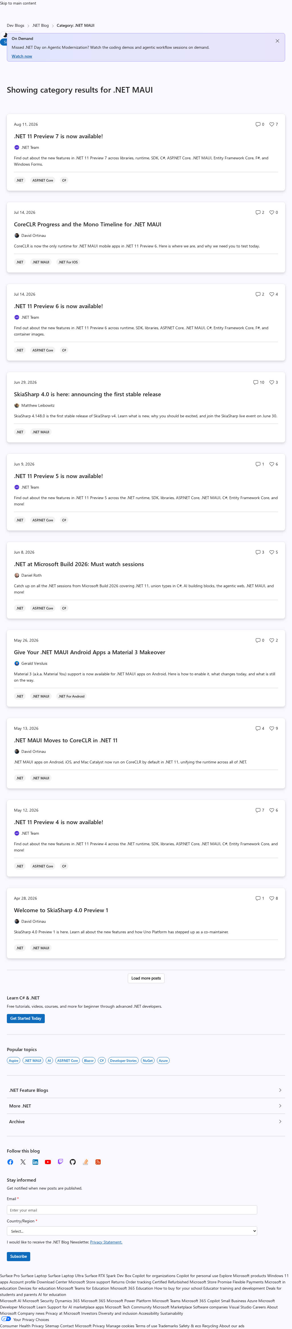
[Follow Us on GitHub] (73, 1162)
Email (13, 1198)
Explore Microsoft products (242, 1275)
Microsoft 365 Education (131, 1288)
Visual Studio (240, 1307)
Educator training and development (234, 1288)
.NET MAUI (33, 1060)
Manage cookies (120, 1325)
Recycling (210, 1325)
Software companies (210, 1307)
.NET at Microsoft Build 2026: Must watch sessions (79, 564)
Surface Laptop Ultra (66, 1275)
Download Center (52, 1282)
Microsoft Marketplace (172, 1307)
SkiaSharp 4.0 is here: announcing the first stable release (87, 394)
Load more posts (146, 978)
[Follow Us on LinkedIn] (35, 1162)
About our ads (231, 1325)
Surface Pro (10, 1275)
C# (102, 1060)
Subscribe (18, 1256)
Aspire (13, 1060)
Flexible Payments (248, 1282)
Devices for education (37, 1288)
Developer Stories (123, 1060)
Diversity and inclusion (117, 1313)
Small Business (233, 1300)
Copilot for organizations (153, 1275)
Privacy (99, 1325)
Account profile (22, 1282)
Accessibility (149, 1313)
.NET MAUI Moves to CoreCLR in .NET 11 (65, 740)
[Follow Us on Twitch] (60, 1162)
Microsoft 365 (93, 1300)
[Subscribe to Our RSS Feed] (98, 1162)
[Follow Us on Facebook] (10, 1162)
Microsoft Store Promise (211, 1282)
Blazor (89, 1060)
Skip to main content (18, 3)
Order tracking (138, 1282)
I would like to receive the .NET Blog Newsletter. (64, 1242)
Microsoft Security (38, 1300)
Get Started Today (25, 1018)
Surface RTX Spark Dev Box (108, 1275)
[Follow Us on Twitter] (22, 1162)
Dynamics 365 (67, 1300)
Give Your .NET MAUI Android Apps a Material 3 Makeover (89, 652)
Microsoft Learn (32, 1307)
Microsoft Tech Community (128, 1307)
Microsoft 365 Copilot (201, 1300)
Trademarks (168, 1325)
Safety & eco (190, 1325)
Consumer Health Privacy (22, 1325)
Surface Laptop (34, 1275)
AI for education (52, 1294)
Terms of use (146, 1325)
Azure (163, 1060)
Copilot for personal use (197, 1275)
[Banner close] (277, 41)
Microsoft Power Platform (129, 1300)
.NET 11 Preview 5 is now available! (58, 475)
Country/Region (22, 1221)
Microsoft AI (10, 1300)
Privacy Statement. (106, 1242)
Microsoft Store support (89, 1282)
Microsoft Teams (166, 1300)
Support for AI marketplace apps (75, 1307)
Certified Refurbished (170, 1282)
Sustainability (171, 1313)
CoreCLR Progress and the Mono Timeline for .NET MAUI (87, 224)
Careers (259, 1307)
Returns (118, 1282)
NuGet (148, 1060)
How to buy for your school (178, 1288)
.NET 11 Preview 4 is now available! (58, 822)
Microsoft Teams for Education (83, 1288)
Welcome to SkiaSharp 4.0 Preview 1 (61, 910)
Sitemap (52, 1325)
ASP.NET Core (67, 1060)
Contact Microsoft (76, 1325)
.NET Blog (40, 25)
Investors (89, 1313)
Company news (31, 1313)
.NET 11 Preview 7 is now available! (58, 136)
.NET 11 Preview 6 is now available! (58, 306)
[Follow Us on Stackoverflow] (85, 1162)
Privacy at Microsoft (63, 1313)
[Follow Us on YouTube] (47, 1162)
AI (49, 1060)
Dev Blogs (15, 25)
